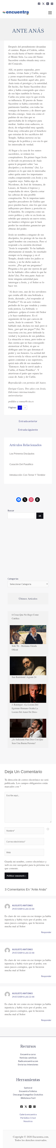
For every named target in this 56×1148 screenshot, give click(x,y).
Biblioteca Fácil (28, 1098)
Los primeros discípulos (21, 453)
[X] (43, 3)
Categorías (13, 578)
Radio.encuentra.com (28, 1061)
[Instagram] (52, 3)
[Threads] (47, 3)
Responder (46, 932)
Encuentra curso (28, 1054)
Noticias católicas (28, 1057)
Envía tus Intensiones (28, 1064)
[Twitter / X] (26, 1106)
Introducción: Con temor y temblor (27, 475)
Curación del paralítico (21, 464)
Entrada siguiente (28, 429)
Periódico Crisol (28, 1118)
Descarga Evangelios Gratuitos (28, 1094)
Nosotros (28, 1121)
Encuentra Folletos (28, 1091)
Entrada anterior (28, 421)
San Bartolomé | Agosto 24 (24, 677)
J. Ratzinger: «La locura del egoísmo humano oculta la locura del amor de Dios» (25, 708)
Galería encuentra (28, 1114)
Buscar (11, 510)
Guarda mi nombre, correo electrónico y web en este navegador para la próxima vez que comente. (27, 865)
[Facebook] (39, 3)
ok (40, 515)
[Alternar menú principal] (50, 12)
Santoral (28, 1087)
